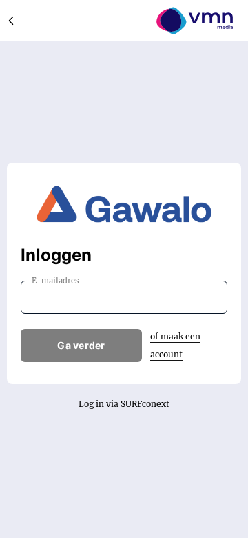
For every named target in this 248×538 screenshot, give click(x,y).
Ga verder (81, 345)
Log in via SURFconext (124, 404)
